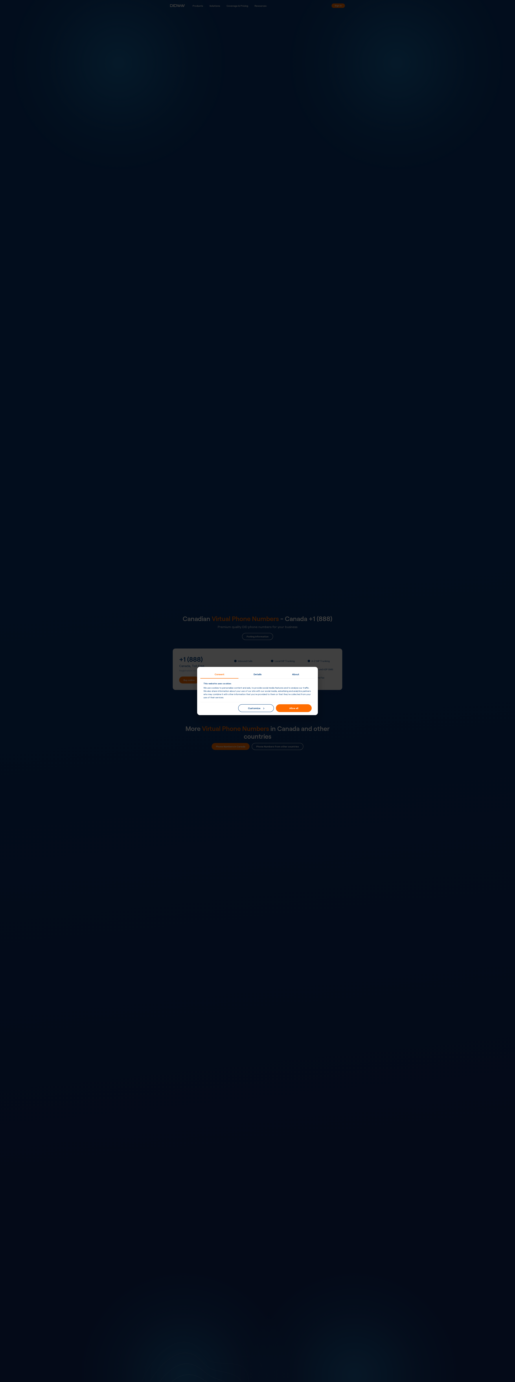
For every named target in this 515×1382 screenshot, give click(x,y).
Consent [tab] (219, 674)
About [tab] (295, 674)
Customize (254, 708)
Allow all (293, 708)
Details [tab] (258, 674)
